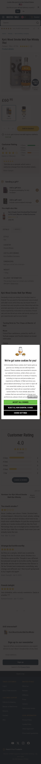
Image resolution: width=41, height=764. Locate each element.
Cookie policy (32, 397)
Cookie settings (20, 413)
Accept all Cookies (20, 402)
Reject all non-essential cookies (20, 408)
